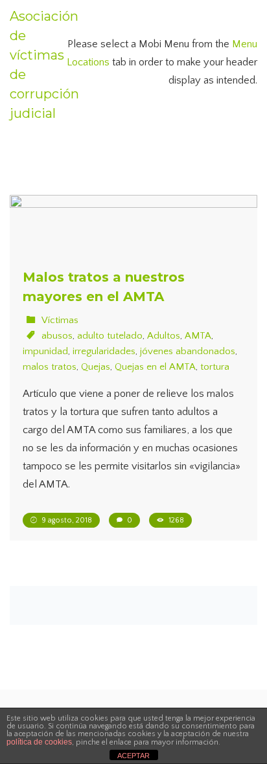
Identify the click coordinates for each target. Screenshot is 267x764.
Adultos (163, 335)
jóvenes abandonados (187, 351)
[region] (133, 661)
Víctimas (59, 320)
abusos (57, 335)
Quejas (95, 366)
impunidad (45, 351)
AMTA (198, 335)
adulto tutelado (110, 335)
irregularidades (104, 351)
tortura (214, 366)
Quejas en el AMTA (155, 366)
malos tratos (49, 366)
